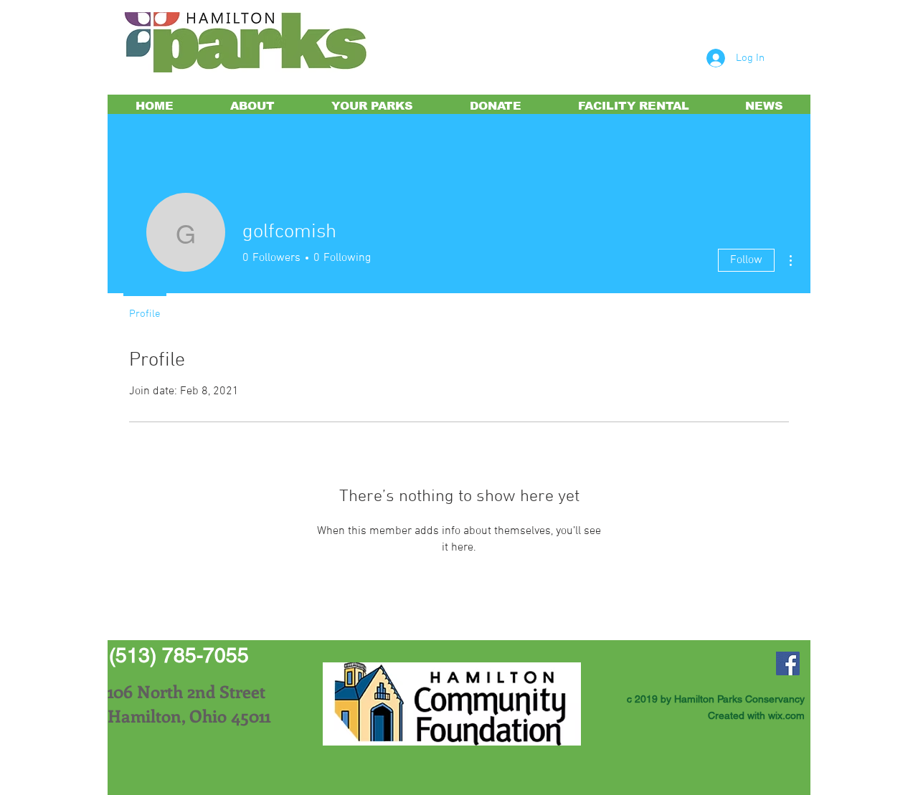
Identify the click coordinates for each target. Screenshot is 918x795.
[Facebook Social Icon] (788, 663)
